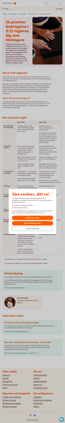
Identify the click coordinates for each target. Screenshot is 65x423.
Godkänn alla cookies (32, 218)
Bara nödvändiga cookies (32, 223)
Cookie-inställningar (32, 229)
